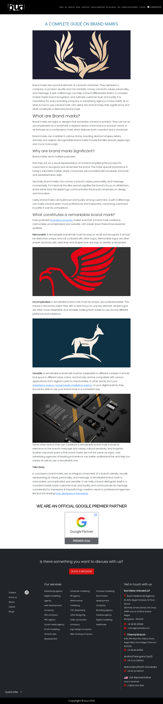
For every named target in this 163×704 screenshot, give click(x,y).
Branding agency (104, 610)
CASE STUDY (85, 7)
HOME (61, 7)
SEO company (51, 615)
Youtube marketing (105, 591)
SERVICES (71, 7)
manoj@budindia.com (139, 628)
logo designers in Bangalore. (72, 493)
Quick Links (12, 692)
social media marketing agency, (74, 385)
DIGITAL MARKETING (98, 7)
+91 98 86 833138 (155, 7)
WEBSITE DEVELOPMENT (130, 7)
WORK (78, 7)
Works (11, 602)
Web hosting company (81, 634)
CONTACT (142, 7)
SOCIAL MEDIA (111, 7)
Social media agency (54, 624)
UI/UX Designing (77, 615)
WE (66, 7)
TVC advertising (77, 610)
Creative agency (104, 615)
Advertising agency (53, 591)
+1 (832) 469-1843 (135, 685)
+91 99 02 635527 (135, 671)
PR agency (75, 596)
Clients (12, 606)
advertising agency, (43, 385)
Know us (13, 597)
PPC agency (50, 619)
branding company (61, 220)
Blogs (11, 611)
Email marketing (52, 629)
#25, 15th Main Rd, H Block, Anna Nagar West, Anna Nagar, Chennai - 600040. (140, 642)
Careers (12, 592)
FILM (118, 7)
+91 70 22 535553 (135, 660)
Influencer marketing (80, 591)
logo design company (81, 629)
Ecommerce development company (102, 601)
